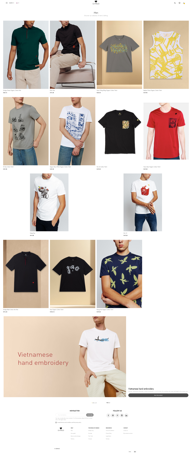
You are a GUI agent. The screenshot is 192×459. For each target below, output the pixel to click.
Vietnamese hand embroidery (141, 388)
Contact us (125, 430)
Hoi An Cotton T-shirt (102, 167)
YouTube (113, 415)
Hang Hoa (32, 233)
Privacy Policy (109, 433)
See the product (158, 395)
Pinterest (117, 415)
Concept (90, 438)
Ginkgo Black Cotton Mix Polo (10, 309)
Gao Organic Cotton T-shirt (56, 309)
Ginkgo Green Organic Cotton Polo (12, 90)
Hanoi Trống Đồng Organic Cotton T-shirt (107, 90)
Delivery (72, 438)
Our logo (90, 433)
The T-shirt (90, 436)
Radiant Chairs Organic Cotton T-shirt (152, 90)
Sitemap (107, 438)
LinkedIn (126, 415)
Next (109, 403)
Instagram (122, 415)
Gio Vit (125, 233)
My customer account (127, 433)
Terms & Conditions (110, 430)
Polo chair (52, 90)
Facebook (108, 415)
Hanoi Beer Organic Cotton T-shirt (151, 167)
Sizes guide (73, 433)
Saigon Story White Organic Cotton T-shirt (60, 167)
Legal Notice (108, 436)
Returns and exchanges (76, 436)
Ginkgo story (91, 430)
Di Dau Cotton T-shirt (8, 167)
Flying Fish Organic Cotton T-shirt (105, 309)
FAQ (72, 430)
